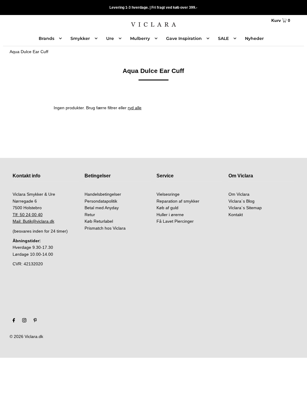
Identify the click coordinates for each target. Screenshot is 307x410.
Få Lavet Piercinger (175, 221)
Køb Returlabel (99, 221)
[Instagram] (24, 321)
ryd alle (135, 107)
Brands (46, 38)
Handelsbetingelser (103, 194)
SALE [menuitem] (223, 38)
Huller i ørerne (170, 214)
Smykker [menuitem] (80, 38)
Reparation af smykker (177, 201)
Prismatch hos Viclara (105, 228)
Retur (90, 214)
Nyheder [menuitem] (254, 38)
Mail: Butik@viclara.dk (33, 221)
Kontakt (235, 214)
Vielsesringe (168, 194)
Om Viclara (238, 194)
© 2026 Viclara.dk (26, 336)
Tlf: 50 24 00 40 (28, 214)
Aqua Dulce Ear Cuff (29, 51)
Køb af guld (167, 207)
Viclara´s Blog (241, 201)
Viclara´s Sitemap (245, 207)
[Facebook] (14, 321)
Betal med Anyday (102, 207)
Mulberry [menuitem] (140, 38)
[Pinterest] (35, 321)
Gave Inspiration (184, 38)
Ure (110, 38)
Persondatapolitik (101, 201)
